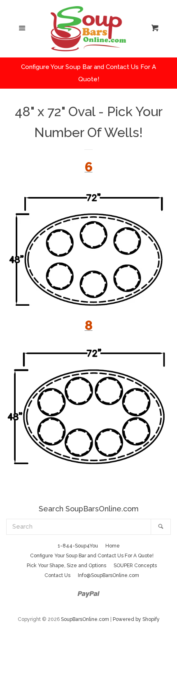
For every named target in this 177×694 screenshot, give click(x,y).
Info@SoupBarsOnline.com (108, 575)
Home (112, 546)
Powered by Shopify (136, 619)
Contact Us (57, 575)
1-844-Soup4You (78, 546)
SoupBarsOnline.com (85, 619)
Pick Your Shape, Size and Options (66, 565)
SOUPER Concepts (135, 565)
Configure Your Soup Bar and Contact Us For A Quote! (92, 556)
